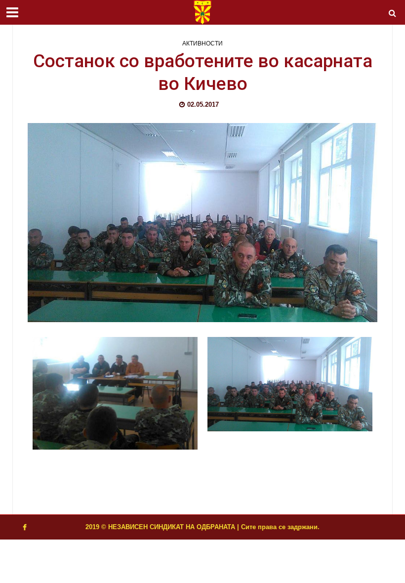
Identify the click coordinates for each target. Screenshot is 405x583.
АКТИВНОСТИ (202, 43)
